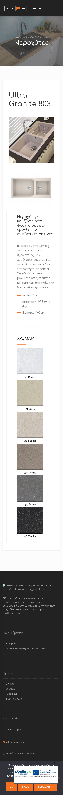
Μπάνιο (10, 684)
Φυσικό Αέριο (14, 699)
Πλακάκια (12, 694)
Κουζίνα (10, 689)
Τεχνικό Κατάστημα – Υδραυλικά (25, 648)
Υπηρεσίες (12, 653)
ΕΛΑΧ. (25, 786)
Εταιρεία (11, 643)
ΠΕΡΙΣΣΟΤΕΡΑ (45, 786)
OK (11, 786)
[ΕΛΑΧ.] (58, 778)
